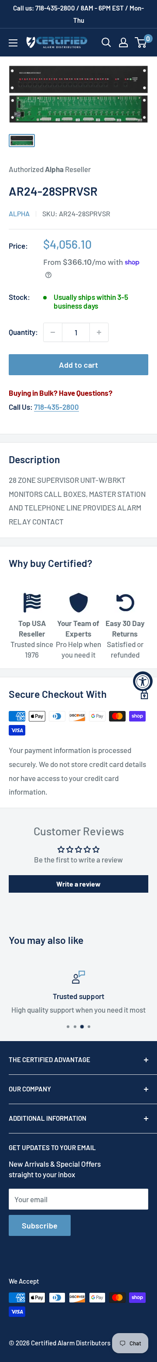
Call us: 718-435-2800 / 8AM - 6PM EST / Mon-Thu (78, 14)
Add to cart (78, 365)
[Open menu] (13, 42)
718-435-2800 (56, 406)
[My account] (123, 42)
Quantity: (23, 331)
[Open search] (106, 42)
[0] (141, 42)
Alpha (19, 213)
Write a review (78, 884)
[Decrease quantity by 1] (53, 332)
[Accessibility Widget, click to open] (143, 681)
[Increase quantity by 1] (99, 332)
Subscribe (40, 1225)
